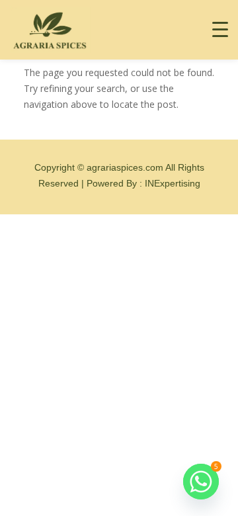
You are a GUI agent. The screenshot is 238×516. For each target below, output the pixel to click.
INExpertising (172, 183)
